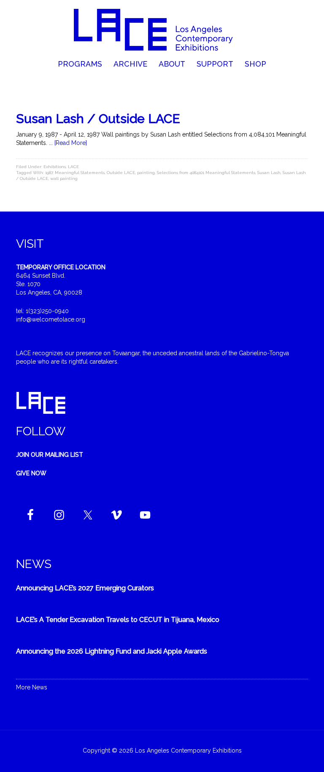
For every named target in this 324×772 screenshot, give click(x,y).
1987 (49, 172)
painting (146, 172)
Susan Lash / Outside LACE (98, 118)
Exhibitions (54, 166)
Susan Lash (269, 172)
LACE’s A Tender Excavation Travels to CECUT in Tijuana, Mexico (117, 620)
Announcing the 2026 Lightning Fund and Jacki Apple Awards (111, 651)
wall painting (64, 178)
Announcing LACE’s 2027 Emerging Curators (85, 588)
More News (31, 687)
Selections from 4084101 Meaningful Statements (206, 172)
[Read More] (70, 142)
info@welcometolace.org (50, 319)
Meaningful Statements (80, 172)
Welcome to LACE (162, 29)
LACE (73, 166)
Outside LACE (121, 172)
